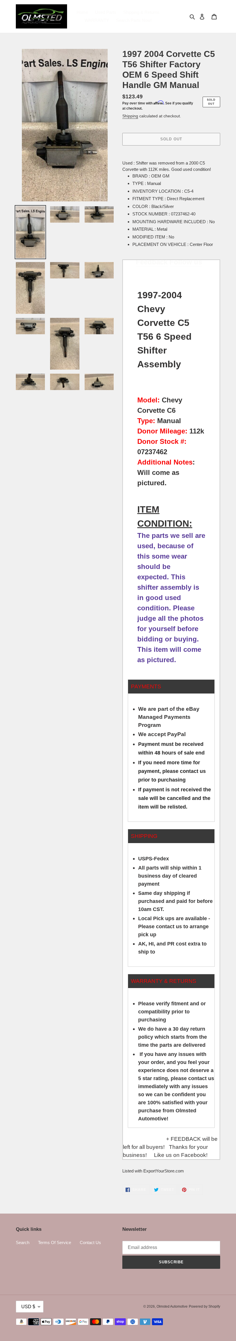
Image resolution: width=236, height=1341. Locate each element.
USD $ (28, 1306)
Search (22, 1242)
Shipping (130, 116)
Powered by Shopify (204, 1306)
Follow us (186, 262)
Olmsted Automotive (172, 1306)
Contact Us (90, 1242)
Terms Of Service (54, 1242)
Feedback (152, 262)
